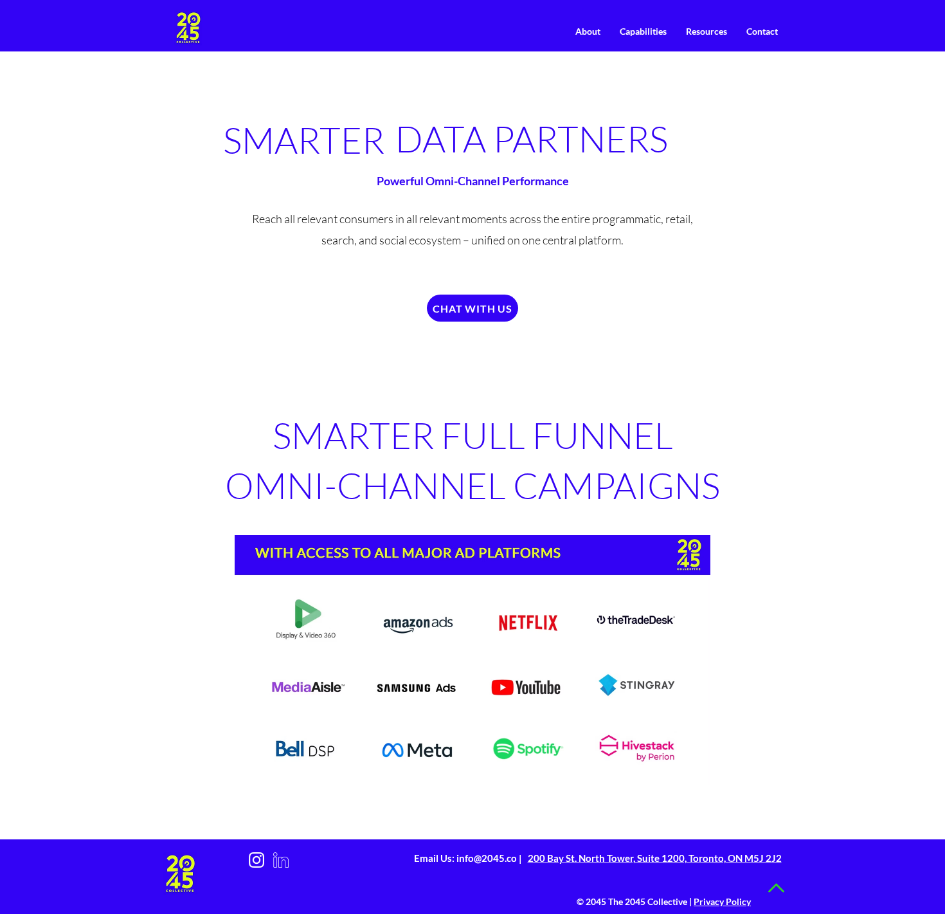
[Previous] (424, 140)
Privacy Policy (722, 901)
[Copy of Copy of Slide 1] (596, 142)
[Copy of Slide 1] (580, 142)
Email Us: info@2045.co (466, 858)
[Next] (737, 140)
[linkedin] (281, 860)
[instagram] (256, 860)
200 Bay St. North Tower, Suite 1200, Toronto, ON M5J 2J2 (655, 858)
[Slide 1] (564, 142)
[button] (588, 31)
